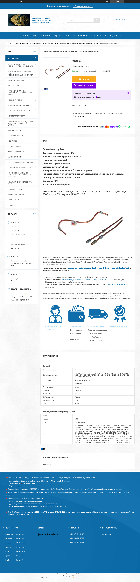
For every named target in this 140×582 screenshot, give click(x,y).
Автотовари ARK (28, 35)
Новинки (11, 205)
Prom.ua (80, 574)
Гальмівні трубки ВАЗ (67, 43)
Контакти (82, 35)
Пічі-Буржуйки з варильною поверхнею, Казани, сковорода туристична (19, 175)
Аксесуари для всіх (83, 6)
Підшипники (12, 141)
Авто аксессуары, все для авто (19, 110)
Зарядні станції (13, 200)
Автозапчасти (13, 58)
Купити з (82, 86)
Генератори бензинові (16, 151)
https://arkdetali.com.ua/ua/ (117, 284)
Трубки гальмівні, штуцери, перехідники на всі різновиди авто (36, 43)
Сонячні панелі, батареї (16, 194)
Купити (86, 79)
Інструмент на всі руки (16, 100)
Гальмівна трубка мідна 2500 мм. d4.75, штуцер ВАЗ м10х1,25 (98, 268)
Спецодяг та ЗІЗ (13, 86)
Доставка (98, 35)
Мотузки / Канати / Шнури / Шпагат (21, 162)
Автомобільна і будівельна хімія (19, 167)
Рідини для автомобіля (16, 116)
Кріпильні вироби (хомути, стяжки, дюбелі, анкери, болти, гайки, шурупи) (20, 123)
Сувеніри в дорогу (14, 146)
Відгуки (113, 35)
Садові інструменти (15, 157)
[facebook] (42, 449)
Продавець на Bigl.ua (70, 576)
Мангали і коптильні (15, 189)
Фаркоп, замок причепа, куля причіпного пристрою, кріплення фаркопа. (20, 93)
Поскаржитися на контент (81, 578)
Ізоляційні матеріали (15, 130)
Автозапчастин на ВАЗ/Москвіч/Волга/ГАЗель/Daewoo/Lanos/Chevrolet (20, 73)
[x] (44, 449)
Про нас (67, 35)
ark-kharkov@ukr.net (23, 294)
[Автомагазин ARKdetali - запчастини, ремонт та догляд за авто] (19, 26)
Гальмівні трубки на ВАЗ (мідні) (87, 43)
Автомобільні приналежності (18, 105)
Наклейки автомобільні (16, 136)
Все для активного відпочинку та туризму (20, 183)
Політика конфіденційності (99, 578)
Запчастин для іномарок (17, 80)
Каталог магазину (49, 35)
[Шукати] (97, 20)
